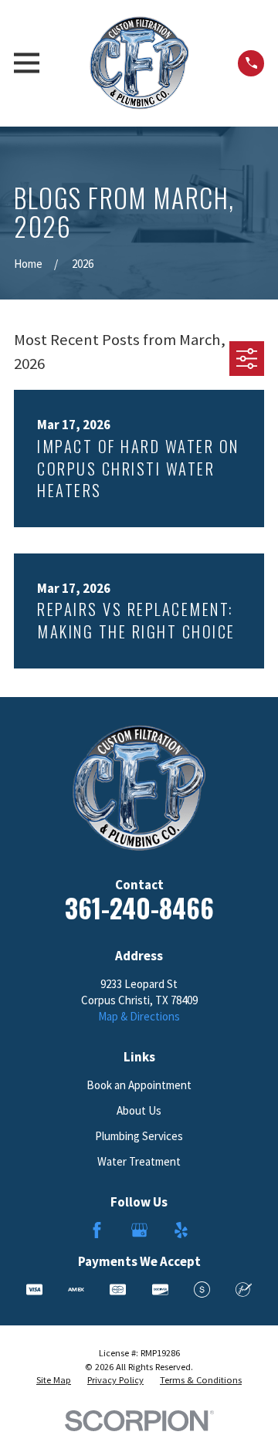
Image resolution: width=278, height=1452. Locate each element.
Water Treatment (139, 1161)
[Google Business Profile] (139, 1230)
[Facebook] (97, 1230)
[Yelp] (181, 1230)
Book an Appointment (139, 1085)
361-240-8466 (139, 907)
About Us (139, 1110)
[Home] (139, 63)
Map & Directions (139, 1016)
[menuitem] (53, 1380)
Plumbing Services (139, 1136)
